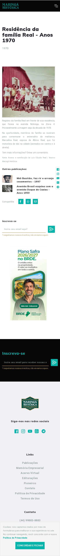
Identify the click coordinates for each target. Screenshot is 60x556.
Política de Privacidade (30, 493)
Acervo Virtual (30, 472)
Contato (30, 488)
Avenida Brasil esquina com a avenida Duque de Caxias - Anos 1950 (35, 189)
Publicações (30, 462)
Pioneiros (30, 483)
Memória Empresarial (30, 468)
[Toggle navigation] (56, 6)
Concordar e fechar (30, 545)
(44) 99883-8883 (30, 520)
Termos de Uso (30, 498)
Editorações (30, 478)
